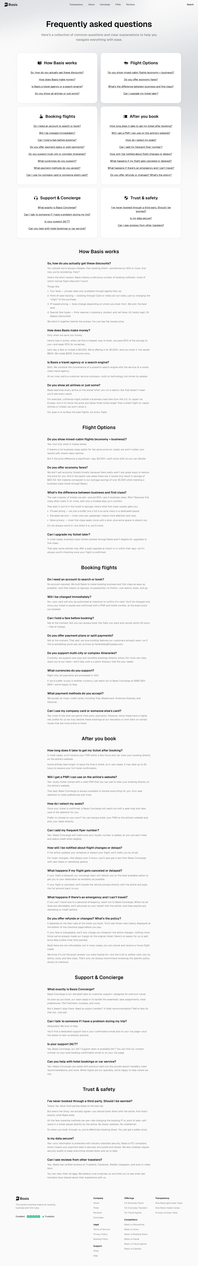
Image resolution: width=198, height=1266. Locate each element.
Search (190, 4)
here (74, 1173)
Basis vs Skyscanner (134, 1224)
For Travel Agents (133, 1212)
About (91, 4)
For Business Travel (133, 1203)
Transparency (76, 4)
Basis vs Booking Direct (136, 1234)
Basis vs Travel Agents (135, 1243)
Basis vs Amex (131, 1229)
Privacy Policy (100, 1234)
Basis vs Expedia (132, 1248)
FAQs (118, 4)
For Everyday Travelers (135, 1207)
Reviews (130, 4)
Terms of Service (101, 1229)
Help (95, 1255)
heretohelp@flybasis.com (109, 644)
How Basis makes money (167, 1207)
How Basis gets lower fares (168, 1203)
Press (96, 1207)
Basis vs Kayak (131, 1239)
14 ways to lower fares (166, 1212)
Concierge (105, 4)
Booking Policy (100, 1239)
